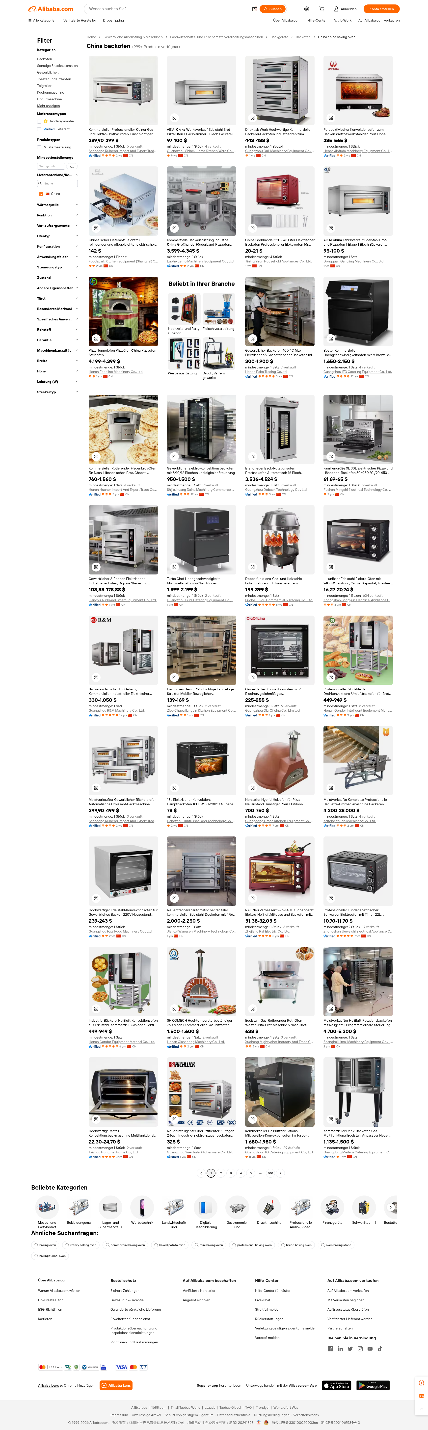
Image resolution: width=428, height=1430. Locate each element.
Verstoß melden (267, 1338)
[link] (421, 1383)
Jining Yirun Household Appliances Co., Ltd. (278, 261)
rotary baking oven (83, 1245)
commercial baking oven (128, 1245)
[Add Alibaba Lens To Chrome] (116, 1385)
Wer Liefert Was (285, 1407)
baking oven (47, 1245)
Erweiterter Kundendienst (130, 1319)
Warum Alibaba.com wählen (59, 1291)
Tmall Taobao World (185, 1407)
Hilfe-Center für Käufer (273, 1291)
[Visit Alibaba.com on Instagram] (360, 1349)
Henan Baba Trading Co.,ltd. (266, 372)
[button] (255, 9)
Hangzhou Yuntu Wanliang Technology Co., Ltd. (201, 821)
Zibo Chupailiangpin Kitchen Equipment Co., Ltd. (201, 710)
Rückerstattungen (269, 1319)
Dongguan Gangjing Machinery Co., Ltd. (353, 261)
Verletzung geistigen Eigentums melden (286, 1328)
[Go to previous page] (201, 1173)
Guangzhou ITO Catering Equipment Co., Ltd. (357, 372)
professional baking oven (254, 1245)
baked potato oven (172, 1245)
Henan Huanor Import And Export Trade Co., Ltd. (123, 490)
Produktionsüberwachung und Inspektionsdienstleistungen (133, 1330)
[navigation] (56, 606)
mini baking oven (211, 1245)
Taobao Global (230, 1407)
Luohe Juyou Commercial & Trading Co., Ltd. (279, 600)
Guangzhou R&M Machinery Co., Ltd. (117, 710)
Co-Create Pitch (50, 1300)
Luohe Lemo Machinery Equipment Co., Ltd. (200, 261)
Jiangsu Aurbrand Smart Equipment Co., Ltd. (123, 600)
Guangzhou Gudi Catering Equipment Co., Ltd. (201, 600)
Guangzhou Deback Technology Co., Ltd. (276, 490)
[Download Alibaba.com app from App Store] (336, 1385)
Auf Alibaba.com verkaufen (348, 1291)
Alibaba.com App (303, 1385)
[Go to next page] (280, 1173)
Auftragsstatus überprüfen (348, 1309)
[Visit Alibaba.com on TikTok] (380, 1349)
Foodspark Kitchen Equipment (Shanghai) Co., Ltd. (123, 261)
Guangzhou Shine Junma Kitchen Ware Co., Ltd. (201, 151)
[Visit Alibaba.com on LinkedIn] (340, 1349)
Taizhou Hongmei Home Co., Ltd (113, 1152)
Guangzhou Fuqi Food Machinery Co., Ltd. (120, 931)
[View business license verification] (258, 1422)
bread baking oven (299, 1245)
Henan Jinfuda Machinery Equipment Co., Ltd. (358, 151)
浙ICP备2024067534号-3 (340, 1423)
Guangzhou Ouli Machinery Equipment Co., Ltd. (280, 151)
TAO (248, 1407)
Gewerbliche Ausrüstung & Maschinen (133, 37)
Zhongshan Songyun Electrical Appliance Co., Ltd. (358, 600)
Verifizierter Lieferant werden (350, 1319)
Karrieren (45, 1319)
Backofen (303, 37)
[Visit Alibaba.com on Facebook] (330, 1349)
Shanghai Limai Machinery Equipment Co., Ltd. (358, 1042)
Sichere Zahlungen (124, 1291)
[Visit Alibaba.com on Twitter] (350, 1349)
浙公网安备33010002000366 (295, 1423)
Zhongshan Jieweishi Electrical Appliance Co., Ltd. (358, 931)
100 (270, 1173)
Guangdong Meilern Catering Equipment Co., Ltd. (358, 1152)
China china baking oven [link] (336, 37)
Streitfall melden (267, 1309)
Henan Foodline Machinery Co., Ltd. (116, 372)
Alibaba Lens (48, 1385)
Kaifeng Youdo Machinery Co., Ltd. (349, 821)
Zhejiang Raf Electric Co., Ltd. (267, 931)
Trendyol (262, 1407)
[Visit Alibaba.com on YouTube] (370, 1349)
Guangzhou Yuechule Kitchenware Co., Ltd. (200, 1152)
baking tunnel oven (52, 1256)
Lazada (210, 1407)
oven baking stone (338, 1245)
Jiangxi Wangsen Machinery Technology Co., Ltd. (201, 931)
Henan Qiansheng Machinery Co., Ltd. (196, 1042)
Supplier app (207, 1385)
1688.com (158, 1407)
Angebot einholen (196, 1300)
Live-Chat (262, 1300)
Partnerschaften (340, 1328)
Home (91, 37)
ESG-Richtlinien (50, 1309)
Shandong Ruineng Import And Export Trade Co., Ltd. (123, 151)
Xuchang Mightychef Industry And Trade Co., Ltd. (280, 1042)
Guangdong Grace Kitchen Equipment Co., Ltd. (280, 821)
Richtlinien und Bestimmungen (134, 1342)
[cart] (322, 10)
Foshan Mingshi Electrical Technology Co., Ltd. (358, 490)
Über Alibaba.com (52, 1280)
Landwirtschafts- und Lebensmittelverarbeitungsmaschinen (216, 37)
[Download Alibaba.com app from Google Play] (373, 1385)
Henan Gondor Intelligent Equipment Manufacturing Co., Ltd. (358, 710)
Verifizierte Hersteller (199, 1291)
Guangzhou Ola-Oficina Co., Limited (272, 710)
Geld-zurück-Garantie (127, 1300)
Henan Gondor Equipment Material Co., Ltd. (122, 1042)
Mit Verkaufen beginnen (345, 1300)
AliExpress (139, 1407)
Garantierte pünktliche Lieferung (135, 1309)
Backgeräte (279, 37)
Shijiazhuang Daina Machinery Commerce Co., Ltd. (201, 490)
